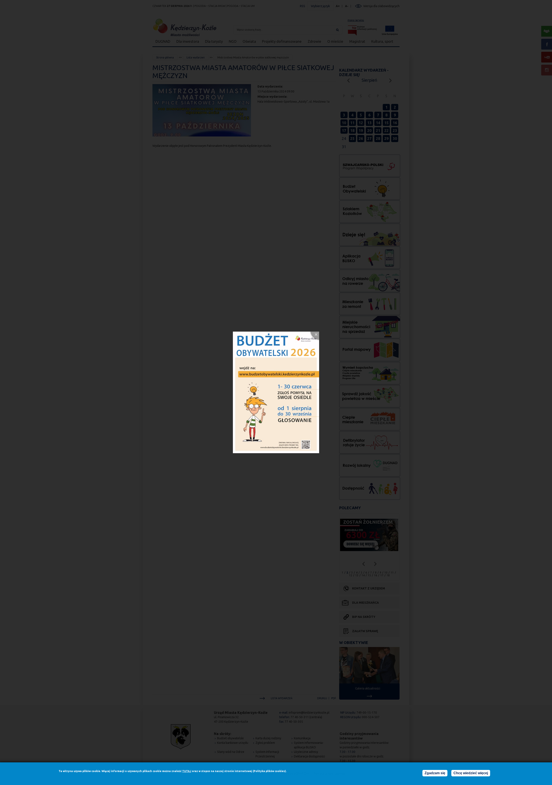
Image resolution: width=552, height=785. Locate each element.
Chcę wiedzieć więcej (470, 773)
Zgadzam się (435, 773)
